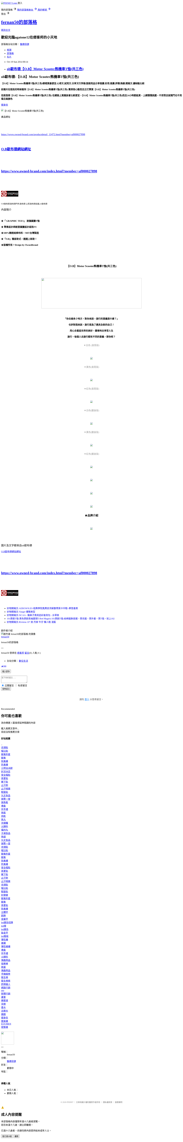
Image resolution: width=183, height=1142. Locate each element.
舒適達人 (5, 984)
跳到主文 (5, 30)
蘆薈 (3, 997)
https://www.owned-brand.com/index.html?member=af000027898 (49, 171)
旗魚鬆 (4, 802)
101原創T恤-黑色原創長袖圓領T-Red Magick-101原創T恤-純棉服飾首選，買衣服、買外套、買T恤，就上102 (61, 618)
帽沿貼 (4, 751)
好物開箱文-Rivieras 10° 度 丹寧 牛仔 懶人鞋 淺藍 (31, 622)
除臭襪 (4, 761)
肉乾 (3, 816)
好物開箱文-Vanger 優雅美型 (21, 612)
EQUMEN (6, 1024)
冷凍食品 (5, 833)
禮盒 (3, 806)
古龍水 (4, 1011)
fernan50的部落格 (19, 22)
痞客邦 (20, 653)
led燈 (3, 926)
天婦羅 (4, 823)
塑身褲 (4, 1021)
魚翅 (3, 837)
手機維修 (5, 974)
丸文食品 (5, 795)
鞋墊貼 (4, 792)
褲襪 (3, 943)
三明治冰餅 (7, 768)
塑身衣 (4, 105)
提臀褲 (4, 1027)
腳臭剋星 (5, 754)
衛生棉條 (5, 981)
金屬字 (4, 919)
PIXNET (70, 1102)
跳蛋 (3, 967)
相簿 (9, 50)
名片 (9, 57)
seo (2, 990)
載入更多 (6, 671)
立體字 (4, 912)
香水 (3, 1007)
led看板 (4, 936)
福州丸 (4, 830)
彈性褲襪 (5, 946)
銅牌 (3, 915)
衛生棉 (4, 977)
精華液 (4, 1000)
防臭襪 (4, 764)
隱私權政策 (107, 1102)
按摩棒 (4, 963)
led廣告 (4, 929)
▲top (3, 666)
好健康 (4, 895)
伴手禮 (4, 809)
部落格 (10, 53)
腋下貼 (4, 782)
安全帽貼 (5, 775)
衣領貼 (4, 747)
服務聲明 (118, 1102)
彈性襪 (4, 939)
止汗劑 (4, 785)
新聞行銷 (5, 993)
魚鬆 (3, 813)
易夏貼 (4, 778)
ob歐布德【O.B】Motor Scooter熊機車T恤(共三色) (45, 69)
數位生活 (23, 661)
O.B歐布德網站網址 (16, 149)
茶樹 (3, 1004)
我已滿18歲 (7, 1136)
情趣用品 (5, 960)
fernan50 (5, 637)
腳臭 (3, 758)
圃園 (3, 1014)
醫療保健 (24, 44)
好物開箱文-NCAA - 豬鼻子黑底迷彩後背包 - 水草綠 (33, 615)
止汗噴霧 (5, 788)
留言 (27, 653)
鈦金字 (4, 933)
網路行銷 (5, 987)
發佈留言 (6, 689)
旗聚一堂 (5, 799)
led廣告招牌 (7, 922)
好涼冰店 (5, 771)
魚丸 (3, 819)
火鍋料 (4, 826)
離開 (16, 1136)
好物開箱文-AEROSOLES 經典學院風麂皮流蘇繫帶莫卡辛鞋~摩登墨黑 (42, 608)
